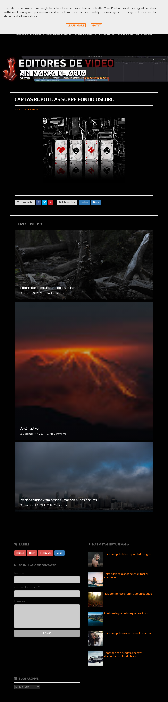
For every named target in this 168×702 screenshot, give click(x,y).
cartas (84, 202)
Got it (96, 25)
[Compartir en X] (44, 202)
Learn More (76, 25)
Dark (96, 202)
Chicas (20, 553)
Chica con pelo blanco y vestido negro (127, 554)
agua (59, 553)
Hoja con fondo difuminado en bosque (128, 593)
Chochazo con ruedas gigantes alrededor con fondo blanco (123, 654)
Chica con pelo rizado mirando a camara (128, 633)
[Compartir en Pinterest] (50, 202)
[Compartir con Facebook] (38, 202)
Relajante (45, 553)
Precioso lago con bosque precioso (126, 613)
